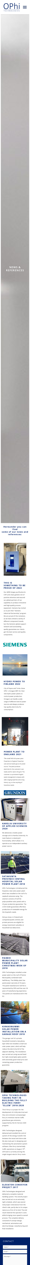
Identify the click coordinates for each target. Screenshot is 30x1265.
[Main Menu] (24, 7)
